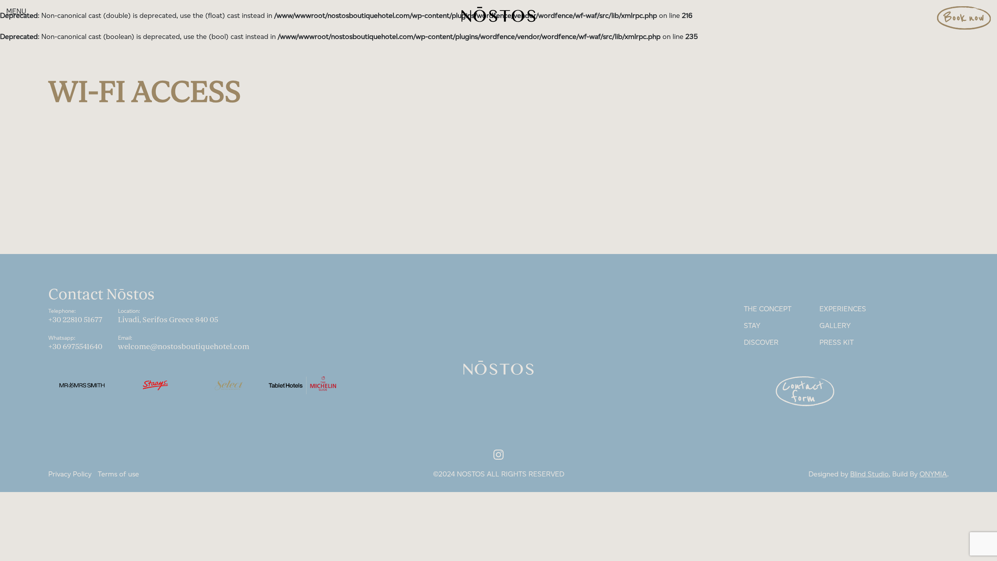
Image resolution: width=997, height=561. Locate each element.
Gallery (835, 325)
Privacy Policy (70, 474)
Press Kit (836, 342)
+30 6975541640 (75, 346)
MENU (16, 11)
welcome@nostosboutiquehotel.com (183, 346)
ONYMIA (933, 474)
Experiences (842, 309)
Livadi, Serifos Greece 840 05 (168, 320)
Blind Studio (869, 474)
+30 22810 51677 (75, 320)
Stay (752, 325)
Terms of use (118, 474)
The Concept (767, 309)
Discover (761, 342)
